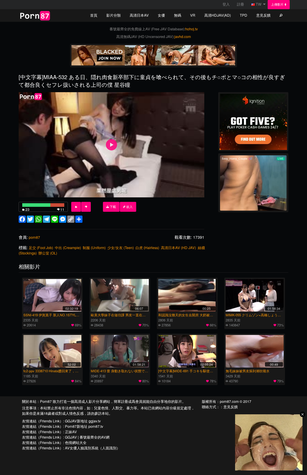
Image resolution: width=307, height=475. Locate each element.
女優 (161, 15)
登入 (226, 4)
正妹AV (71, 431)
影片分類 (113, 15)
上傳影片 (278, 4)
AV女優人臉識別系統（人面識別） (92, 447)
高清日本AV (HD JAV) (178, 247)
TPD (243, 15)
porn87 (34, 237)
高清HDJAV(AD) (217, 15)
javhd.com (182, 36)
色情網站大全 (76, 442)
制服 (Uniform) (94, 247)
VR (192, 15)
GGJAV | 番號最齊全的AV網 (87, 437)
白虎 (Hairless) (147, 247)
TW (258, 4)
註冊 (240, 4)
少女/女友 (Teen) (120, 247)
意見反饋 (263, 15)
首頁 (93, 15)
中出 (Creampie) (68, 247)
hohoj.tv (191, 28)
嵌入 (129, 207)
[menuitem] (279, 4)
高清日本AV (139, 15)
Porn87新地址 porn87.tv (84, 426)
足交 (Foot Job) (41, 247)
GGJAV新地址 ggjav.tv (83, 421)
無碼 (177, 15)
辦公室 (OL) (47, 253)
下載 (112, 207)
